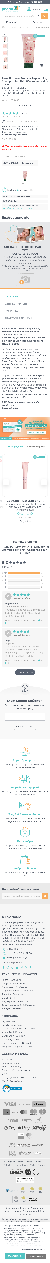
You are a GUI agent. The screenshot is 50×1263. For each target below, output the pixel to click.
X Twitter (26, 967)
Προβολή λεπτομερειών (32, 1249)
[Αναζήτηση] (44, 16)
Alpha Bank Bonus (12, 1032)
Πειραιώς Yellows (11, 1039)
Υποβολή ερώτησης (25, 727)
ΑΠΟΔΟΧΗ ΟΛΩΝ (15, 1256)
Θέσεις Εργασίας (11, 1067)
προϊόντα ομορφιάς (12, 938)
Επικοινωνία (8, 998)
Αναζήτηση (45, 896)
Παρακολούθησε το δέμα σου (18, 991)
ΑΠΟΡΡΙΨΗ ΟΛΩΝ (35, 1257)
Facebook (3, 967)
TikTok (13, 967)
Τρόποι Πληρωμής (11, 980)
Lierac (20, 1162)
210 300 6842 (14, 949)
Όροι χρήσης (12, 1208)
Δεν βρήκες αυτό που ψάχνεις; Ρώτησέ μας (25, 707)
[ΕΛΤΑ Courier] (11, 1145)
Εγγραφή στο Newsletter (15, 1002)
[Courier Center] (25, 1153)
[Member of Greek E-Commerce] (17, 1172)
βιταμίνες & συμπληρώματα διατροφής (23, 935)
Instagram (8, 967)
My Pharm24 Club (11, 1021)
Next (4, 71)
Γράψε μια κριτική (25, 672)
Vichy (33, 1165)
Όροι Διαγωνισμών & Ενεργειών (19, 1005)
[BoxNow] (13, 1153)
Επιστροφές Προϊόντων (14, 987)
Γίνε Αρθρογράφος (12, 1081)
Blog (4, 1074)
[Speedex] (37, 1145)
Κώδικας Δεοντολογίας (25, 1211)
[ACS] (37, 1153)
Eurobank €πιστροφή (13, 1036)
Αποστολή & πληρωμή (19, 318)
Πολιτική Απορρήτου (32, 1208)
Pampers (42, 1165)
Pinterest (22, 967)
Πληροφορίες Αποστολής (15, 984)
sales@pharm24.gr (17, 957)
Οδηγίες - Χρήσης (16, 304)
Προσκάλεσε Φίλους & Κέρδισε (19, 1029)
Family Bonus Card (12, 1025)
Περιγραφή (11, 296)
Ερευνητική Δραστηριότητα (16, 1070)
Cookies (7, 1211)
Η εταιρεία (7, 1060)
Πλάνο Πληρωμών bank (16, 1043)
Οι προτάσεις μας (35, 447)
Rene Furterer (25, 105)
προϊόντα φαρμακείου (31, 932)
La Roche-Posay (20, 1165)
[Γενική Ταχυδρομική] (23, 1145)
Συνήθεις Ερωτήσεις (13, 994)
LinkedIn (31, 967)
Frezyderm (9, 1162)
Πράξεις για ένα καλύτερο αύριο (19, 1078)
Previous (4, 34)
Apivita (28, 1162)
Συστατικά (11, 311)
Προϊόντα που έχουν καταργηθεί (18, 208)
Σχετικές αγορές (14, 447)
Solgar (37, 1162)
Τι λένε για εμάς (10, 1063)
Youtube (17, 967)
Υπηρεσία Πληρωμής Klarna (17, 1047)
